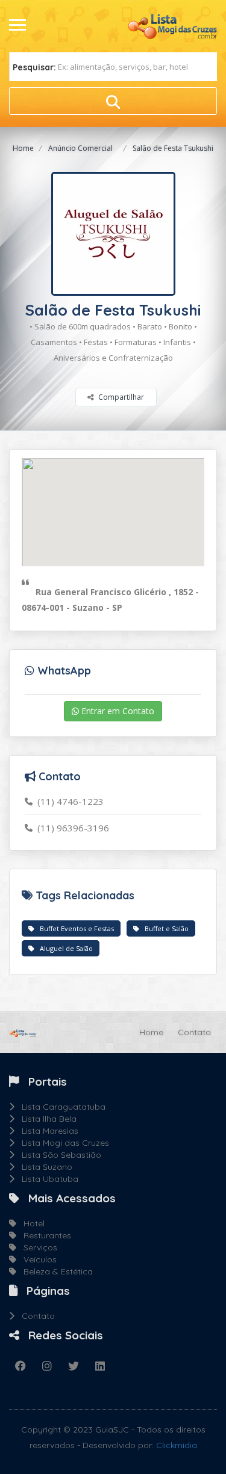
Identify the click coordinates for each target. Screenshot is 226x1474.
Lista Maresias (46, 1130)
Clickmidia (176, 1445)
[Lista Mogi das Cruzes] (172, 25)
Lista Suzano (43, 1166)
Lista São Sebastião (57, 1154)
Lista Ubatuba (46, 1178)
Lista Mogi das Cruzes (61, 1142)
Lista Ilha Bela (45, 1118)
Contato (194, 1032)
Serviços (36, 1247)
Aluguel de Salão (63, 948)
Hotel (30, 1223)
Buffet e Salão (164, 928)
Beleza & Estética (54, 1271)
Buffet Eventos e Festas (74, 928)
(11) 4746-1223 (68, 801)
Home (23, 148)
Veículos (36, 1259)
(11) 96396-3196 (71, 828)
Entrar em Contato (116, 711)
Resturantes (43, 1235)
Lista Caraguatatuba (59, 1106)
